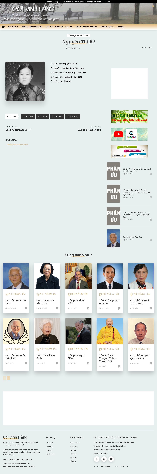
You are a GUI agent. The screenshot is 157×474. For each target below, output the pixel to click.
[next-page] (8, 378)
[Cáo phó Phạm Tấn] (78, 276)
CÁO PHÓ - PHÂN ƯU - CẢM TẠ (15, 294)
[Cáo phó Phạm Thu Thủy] (47, 276)
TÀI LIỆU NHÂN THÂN (78, 35)
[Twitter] (104, 459)
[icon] (3, 27)
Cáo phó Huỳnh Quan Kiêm (140, 356)
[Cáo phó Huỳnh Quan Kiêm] (141, 331)
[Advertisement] (129, 83)
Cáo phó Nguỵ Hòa (76, 356)
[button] (153, 6)
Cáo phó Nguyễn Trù (89, 129)
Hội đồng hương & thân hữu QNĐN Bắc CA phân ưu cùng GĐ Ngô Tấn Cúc (137, 192)
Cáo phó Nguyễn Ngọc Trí (109, 301)
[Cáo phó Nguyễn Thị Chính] (141, 276)
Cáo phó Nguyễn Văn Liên (15, 356)
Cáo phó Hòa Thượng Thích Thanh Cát (107, 358)
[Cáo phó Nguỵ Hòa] (78, 331)
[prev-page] (4, 378)
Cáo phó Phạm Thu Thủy (45, 301)
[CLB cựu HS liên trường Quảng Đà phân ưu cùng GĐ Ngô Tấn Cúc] (113, 216)
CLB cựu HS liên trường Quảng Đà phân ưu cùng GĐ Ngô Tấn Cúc (136, 214)
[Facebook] (96, 459)
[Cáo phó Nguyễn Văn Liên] (16, 331)
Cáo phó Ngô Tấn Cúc (132, 237)
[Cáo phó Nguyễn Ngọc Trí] (110, 276)
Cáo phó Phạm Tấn (76, 301)
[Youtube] (111, 459)
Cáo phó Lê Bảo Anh (46, 356)
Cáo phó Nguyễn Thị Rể (18, 129)
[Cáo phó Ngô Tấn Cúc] (113, 238)
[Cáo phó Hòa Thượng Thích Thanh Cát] (110, 331)
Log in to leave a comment (17, 144)
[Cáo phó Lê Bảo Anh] (47, 331)
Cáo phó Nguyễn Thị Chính (140, 301)
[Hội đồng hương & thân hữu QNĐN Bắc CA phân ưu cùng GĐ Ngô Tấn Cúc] (113, 194)
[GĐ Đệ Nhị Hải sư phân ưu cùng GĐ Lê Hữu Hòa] (113, 171)
